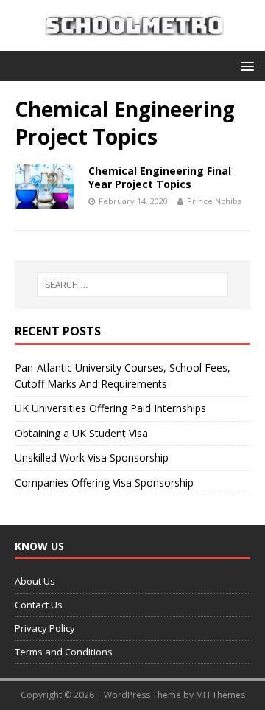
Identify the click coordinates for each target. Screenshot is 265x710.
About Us (35, 581)
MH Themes (220, 695)
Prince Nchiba (214, 200)
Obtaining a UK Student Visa (81, 433)
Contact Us (39, 604)
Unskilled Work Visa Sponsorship (92, 457)
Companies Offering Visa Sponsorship (104, 483)
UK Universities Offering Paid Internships (110, 408)
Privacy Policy (45, 628)
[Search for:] (132, 284)
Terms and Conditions (64, 651)
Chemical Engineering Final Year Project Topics (159, 177)
